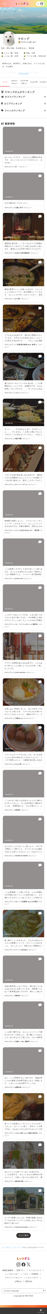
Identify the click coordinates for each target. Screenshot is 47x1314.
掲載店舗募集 (7, 1270)
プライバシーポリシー (14, 1278)
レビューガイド (32, 1278)
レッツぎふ (6, 1247)
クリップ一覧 (40, 1312)
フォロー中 (34, 82)
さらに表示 (23, 1235)
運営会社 (28, 1281)
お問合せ (18, 1281)
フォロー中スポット (24, 82)
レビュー (16, 1247)
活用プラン (20, 1270)
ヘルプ (25, 1274)
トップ (5, 82)
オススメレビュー (14, 82)
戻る (4, 3)
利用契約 (35, 1274)
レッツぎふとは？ (12, 1274)
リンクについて (35, 1270)
